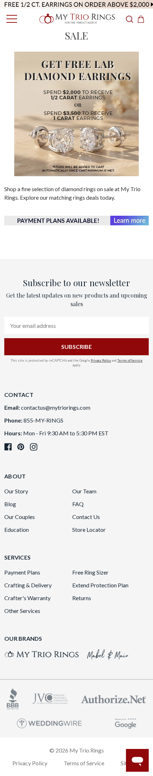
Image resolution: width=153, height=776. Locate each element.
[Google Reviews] (125, 722)
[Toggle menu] (10, 18)
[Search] (129, 19)
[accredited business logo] (13, 697)
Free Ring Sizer (90, 572)
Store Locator (89, 529)
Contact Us (86, 516)
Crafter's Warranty (27, 597)
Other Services (22, 610)
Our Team (84, 491)
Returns (81, 597)
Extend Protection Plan (100, 585)
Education (16, 529)
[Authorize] (113, 698)
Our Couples (19, 516)
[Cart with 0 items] (143, 19)
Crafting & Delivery (28, 585)
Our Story (16, 491)
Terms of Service (130, 360)
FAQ (78, 503)
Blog (10, 503)
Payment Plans (22, 572)
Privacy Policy (101, 360)
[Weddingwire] (49, 722)
